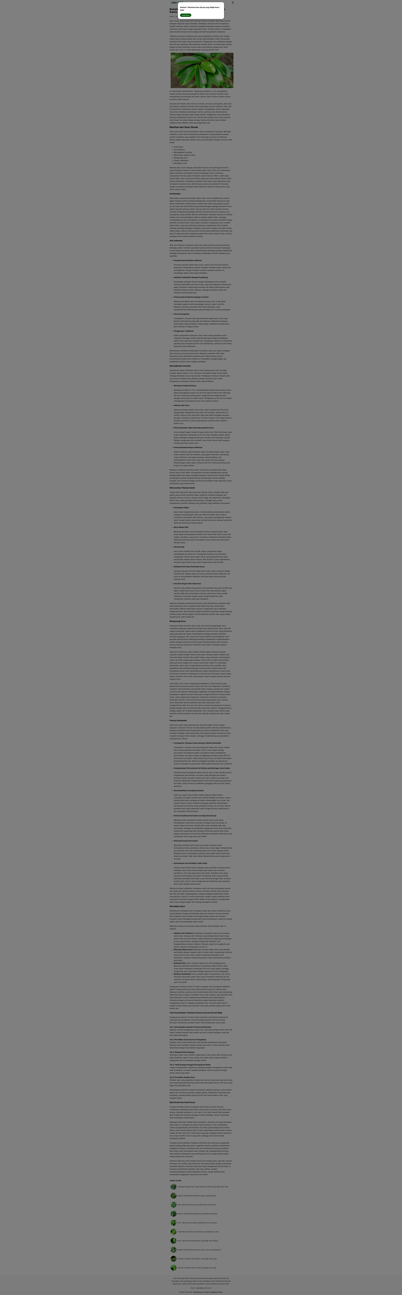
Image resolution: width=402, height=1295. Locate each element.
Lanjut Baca (186, 15)
